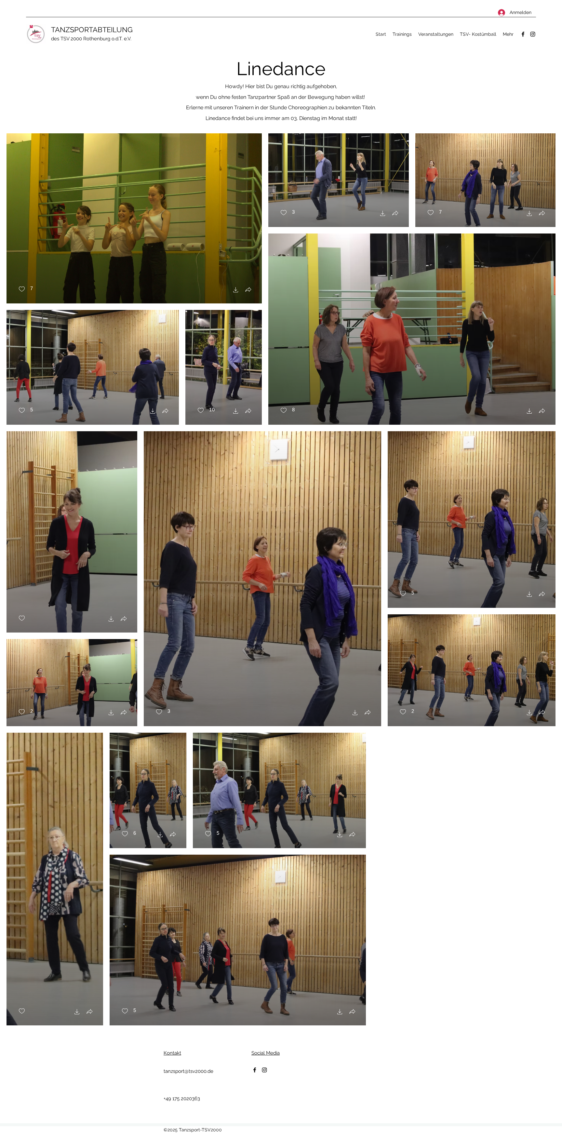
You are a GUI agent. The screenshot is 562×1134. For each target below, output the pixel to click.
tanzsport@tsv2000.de (188, 1071)
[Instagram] (532, 34)
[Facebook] (523, 34)
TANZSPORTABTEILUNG (92, 29)
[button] (236, 291)
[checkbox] (25, 289)
